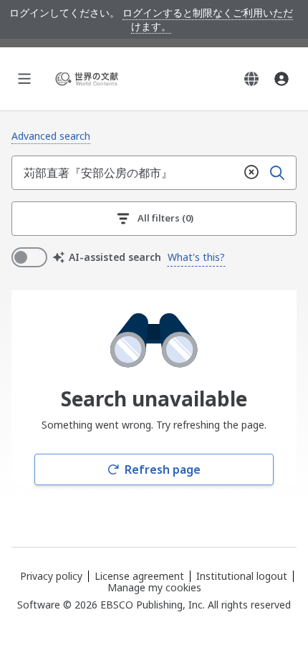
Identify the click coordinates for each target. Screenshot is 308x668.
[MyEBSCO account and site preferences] (281, 79)
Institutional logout (241, 576)
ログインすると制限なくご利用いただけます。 (207, 19)
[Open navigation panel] (24, 79)
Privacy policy (51, 576)
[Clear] (251, 173)
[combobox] (125, 172)
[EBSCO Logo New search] (89, 79)
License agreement (139, 576)
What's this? (196, 257)
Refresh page (163, 469)
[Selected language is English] (251, 79)
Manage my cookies (154, 587)
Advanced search (50, 136)
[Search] (277, 173)
